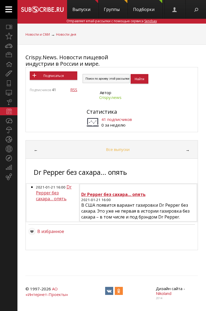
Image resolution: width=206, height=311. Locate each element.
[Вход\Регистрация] (175, 9)
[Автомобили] (8, 46)
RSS (73, 89)
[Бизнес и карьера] (8, 55)
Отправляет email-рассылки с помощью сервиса (112, 21)
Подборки (143, 9)
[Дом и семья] (8, 64)
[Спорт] (8, 139)
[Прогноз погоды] (8, 130)
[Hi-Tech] (8, 83)
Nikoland (163, 293)
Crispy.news (110, 97)
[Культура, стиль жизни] (8, 102)
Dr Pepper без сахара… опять (54, 193)
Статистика (102, 111)
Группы (112, 9)
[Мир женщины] (8, 74)
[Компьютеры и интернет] (8, 92)
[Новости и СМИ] (8, 111)
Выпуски (81, 9)
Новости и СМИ (37, 34)
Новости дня (66, 34)
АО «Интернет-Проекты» (46, 291)
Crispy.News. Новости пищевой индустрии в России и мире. (66, 60)
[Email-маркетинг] (8, 177)
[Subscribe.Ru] (42, 9)
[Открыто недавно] (8, 36)
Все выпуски (118, 149)
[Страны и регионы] (8, 149)
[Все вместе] (8, 27)
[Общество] (8, 121)
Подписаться (53, 75)
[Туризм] (8, 158)
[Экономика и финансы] (8, 168)
